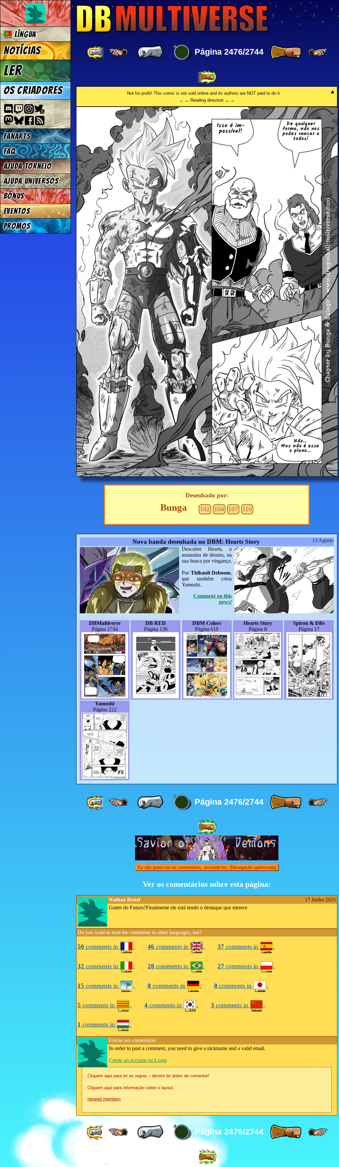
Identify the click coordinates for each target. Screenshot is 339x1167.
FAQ (10, 151)
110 (247, 509)
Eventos (17, 211)
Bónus (14, 196)
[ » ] (286, 52)
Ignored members (104, 1098)
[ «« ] (96, 52)
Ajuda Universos (31, 181)
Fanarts (17, 136)
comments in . (106, 946)
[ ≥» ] (318, 52)
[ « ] (150, 52)
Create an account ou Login (138, 1060)
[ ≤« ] (118, 52)
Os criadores (33, 90)
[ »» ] (207, 77)
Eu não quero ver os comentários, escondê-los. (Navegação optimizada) (207, 867)
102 (205, 509)
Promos (17, 226)
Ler (13, 70)
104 (219, 509)
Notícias (22, 50)
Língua (24, 34)
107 (233, 509)
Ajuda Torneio (28, 166)
